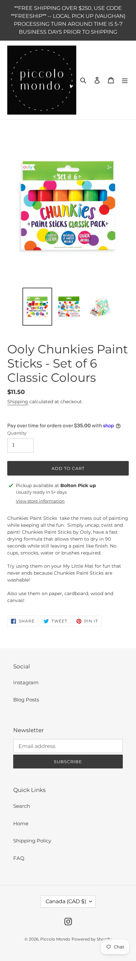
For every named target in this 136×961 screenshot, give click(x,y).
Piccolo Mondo (55, 939)
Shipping (17, 402)
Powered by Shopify (92, 939)
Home (20, 823)
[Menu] (125, 80)
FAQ (18, 858)
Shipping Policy (32, 840)
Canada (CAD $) (66, 901)
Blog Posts (26, 699)
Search (21, 806)
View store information (40, 501)
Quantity (16, 433)
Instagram (26, 682)
